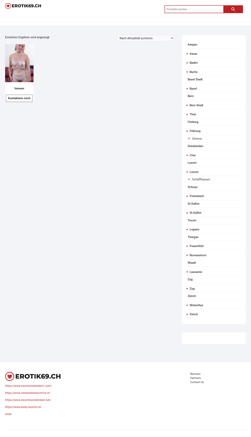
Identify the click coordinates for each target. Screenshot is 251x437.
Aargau (192, 44)
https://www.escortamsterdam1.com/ (28, 385)
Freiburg (193, 122)
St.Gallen (193, 203)
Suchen (233, 9)
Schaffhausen (201, 179)
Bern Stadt (196, 105)
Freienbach (197, 196)
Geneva (197, 138)
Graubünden (195, 146)
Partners (195, 378)
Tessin (192, 220)
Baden (194, 63)
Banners (195, 373)
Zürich (192, 296)
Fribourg (195, 131)
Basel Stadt (195, 79)
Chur (193, 155)
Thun (193, 114)
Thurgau (193, 237)
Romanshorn (198, 255)
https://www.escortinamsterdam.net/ (28, 400)
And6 (8, 414)
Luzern (192, 162)
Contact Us (197, 382)
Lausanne (196, 272)
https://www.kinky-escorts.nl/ (23, 407)
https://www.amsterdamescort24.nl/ (27, 392)
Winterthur (196, 305)
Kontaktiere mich (19, 98)
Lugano (194, 229)
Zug (190, 279)
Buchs (194, 72)
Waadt (192, 262)
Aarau (193, 53)
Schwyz (193, 187)
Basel (193, 88)
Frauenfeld (196, 246)
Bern (191, 96)
